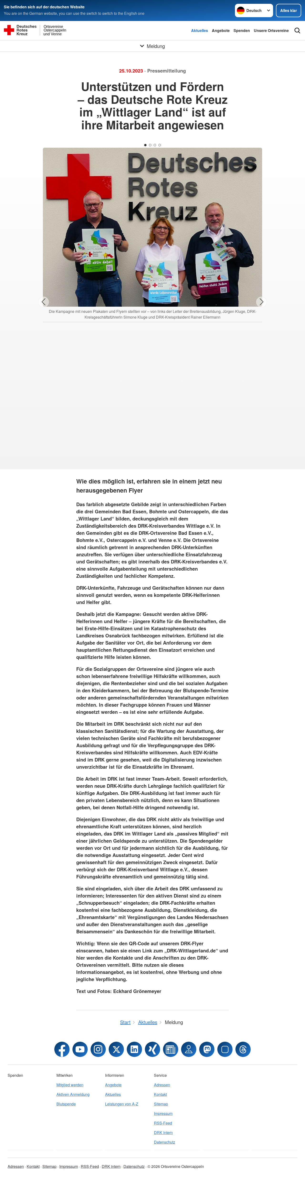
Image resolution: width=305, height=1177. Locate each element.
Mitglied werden (69, 1085)
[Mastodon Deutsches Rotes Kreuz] (206, 1049)
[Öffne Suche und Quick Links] (297, 30)
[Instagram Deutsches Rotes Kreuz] (98, 1049)
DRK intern (163, 1132)
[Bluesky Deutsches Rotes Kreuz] (225, 1049)
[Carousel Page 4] (159, 145)
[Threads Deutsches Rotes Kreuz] (243, 1049)
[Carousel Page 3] (155, 145)
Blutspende (66, 1104)
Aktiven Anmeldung (73, 1094)
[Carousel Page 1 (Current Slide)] (145, 145)
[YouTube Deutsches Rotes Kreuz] (80, 1049)
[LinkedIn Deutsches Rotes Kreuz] (134, 1049)
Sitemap (161, 1104)
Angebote (221, 30)
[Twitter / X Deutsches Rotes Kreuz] (116, 1049)
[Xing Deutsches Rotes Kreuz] (152, 1049)
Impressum (163, 1113)
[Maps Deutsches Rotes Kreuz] (188, 1049)
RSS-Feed (163, 1123)
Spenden (242, 30)
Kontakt (160, 1094)
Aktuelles (199, 30)
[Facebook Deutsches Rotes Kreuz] (62, 1049)
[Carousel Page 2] (150, 145)
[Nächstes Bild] (261, 302)
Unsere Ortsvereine (271, 30)
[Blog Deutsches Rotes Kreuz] (170, 1049)
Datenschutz (164, 1142)
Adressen (162, 1085)
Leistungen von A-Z (121, 1104)
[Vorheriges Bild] (43, 302)
